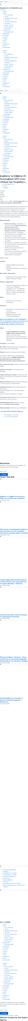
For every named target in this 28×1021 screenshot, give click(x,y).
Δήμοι (4, 13)
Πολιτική (5, 37)
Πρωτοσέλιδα (6, 47)
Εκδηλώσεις (6, 44)
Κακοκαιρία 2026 (9, 32)
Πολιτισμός (6, 35)
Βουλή (4, 40)
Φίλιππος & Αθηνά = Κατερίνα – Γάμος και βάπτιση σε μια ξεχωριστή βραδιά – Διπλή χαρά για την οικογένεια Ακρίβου (14, 659)
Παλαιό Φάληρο (9, 27)
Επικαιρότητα (6, 30)
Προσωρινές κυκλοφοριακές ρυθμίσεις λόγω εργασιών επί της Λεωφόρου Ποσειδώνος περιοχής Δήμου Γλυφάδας (14, 531)
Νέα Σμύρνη (8, 28)
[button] (14, 191)
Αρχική (5, 11)
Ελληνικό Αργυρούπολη (11, 21)
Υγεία (4, 42)
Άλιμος (6, 16)
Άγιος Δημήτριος (9, 14)
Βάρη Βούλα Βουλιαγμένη (11, 18)
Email (1, 471)
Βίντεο (4, 45)
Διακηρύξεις (6, 33)
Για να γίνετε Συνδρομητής (11, 416)
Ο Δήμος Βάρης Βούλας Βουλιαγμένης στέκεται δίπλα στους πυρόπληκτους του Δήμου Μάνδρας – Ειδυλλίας (13, 581)
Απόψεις (5, 38)
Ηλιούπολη (7, 23)
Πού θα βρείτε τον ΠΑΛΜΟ (11, 415)
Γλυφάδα (7, 20)
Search (1, 1)
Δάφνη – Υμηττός (9, 25)
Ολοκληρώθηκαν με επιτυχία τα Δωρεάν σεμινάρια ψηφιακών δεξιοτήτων (11, 700)
